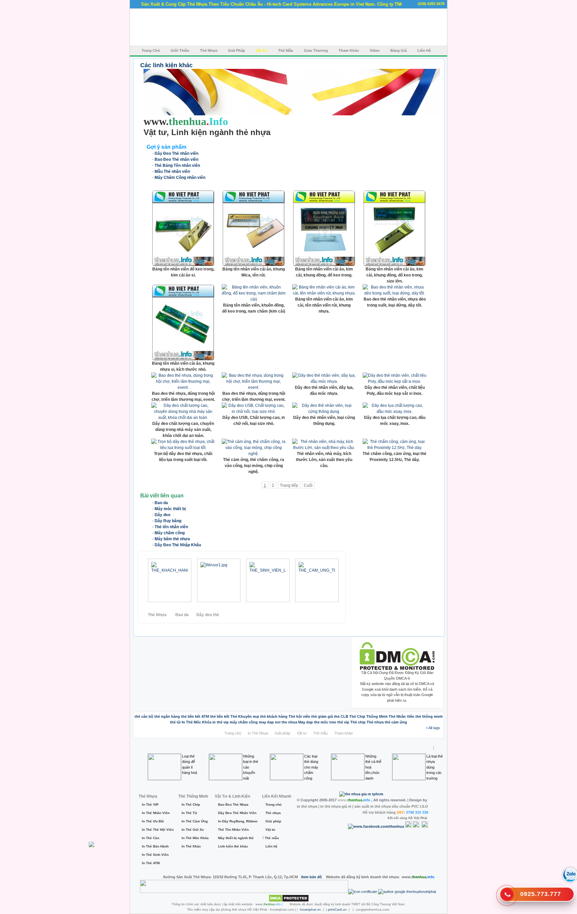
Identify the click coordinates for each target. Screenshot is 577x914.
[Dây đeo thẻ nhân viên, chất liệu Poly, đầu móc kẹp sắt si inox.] (394, 381)
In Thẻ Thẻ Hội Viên (156, 829)
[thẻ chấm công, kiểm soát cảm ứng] (279, 580)
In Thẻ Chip (191, 804)
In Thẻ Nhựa (258, 733)
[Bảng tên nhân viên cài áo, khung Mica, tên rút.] (253, 264)
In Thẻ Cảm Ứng (194, 821)
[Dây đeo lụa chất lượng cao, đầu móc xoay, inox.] (394, 411)
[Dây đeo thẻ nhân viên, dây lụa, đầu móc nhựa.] (324, 381)
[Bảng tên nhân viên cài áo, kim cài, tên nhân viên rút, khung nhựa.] (324, 293)
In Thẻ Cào (150, 838)
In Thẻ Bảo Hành (155, 846)
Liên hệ (271, 846)
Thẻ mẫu (320, 733)
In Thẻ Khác (191, 846)
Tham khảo (343, 733)
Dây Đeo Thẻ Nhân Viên (236, 813)
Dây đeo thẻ (207, 614)
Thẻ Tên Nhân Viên (233, 829)
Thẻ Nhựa (158, 614)
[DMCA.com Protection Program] (397, 669)
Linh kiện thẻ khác (233, 846)
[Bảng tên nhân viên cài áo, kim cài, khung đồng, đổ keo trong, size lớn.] (394, 264)
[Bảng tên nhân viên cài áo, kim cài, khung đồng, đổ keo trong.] (324, 264)
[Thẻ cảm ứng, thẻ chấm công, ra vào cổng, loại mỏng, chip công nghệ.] (253, 453)
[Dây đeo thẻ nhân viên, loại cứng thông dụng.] (324, 411)
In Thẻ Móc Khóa (194, 838)
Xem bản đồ (311, 877)
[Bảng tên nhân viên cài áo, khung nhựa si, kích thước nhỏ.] (183, 359)
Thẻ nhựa (273, 813)
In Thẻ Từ (189, 813)
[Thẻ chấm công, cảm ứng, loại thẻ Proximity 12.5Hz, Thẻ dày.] (394, 447)
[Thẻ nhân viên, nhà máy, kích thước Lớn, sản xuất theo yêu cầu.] (324, 447)
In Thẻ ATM (151, 863)
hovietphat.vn (310, 909)
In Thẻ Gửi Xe (193, 829)
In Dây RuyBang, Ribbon (236, 821)
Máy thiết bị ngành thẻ (236, 838)
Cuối (308, 485)
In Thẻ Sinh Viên (155, 854)
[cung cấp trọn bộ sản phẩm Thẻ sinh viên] (177, 580)
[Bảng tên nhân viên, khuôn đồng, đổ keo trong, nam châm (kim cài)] (253, 299)
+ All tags (433, 728)
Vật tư (302, 733)
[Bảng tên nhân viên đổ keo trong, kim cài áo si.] (183, 264)
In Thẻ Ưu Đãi (153, 821)
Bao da (182, 614)
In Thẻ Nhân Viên (156, 813)
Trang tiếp (289, 485)
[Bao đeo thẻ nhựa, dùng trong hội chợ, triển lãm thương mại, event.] (183, 387)
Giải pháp (282, 733)
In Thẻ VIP (150, 804)
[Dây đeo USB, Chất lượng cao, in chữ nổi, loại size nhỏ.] (253, 411)
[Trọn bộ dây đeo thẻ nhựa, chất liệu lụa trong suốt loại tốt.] (183, 447)
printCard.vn (337, 909)
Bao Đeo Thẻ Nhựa (233, 804)
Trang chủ (232, 733)
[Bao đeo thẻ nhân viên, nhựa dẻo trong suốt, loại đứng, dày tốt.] (394, 293)
